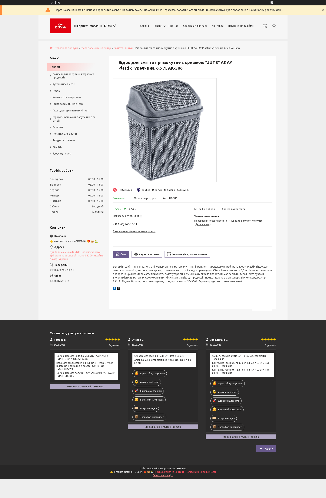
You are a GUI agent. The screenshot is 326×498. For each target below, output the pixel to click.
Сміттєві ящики (123, 48)
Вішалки (58, 127)
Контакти (218, 25)
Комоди (57, 146)
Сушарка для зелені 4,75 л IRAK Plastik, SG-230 (159, 356)
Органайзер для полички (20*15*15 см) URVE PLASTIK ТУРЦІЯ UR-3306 (85, 374)
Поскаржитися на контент (169, 472)
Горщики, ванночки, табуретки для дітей (74, 119)
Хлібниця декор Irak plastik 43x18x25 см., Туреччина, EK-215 (163, 361)
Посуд (56, 90)
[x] (118, 288)
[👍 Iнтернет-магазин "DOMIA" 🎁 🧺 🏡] (60, 25)
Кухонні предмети (64, 84)
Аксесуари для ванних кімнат (71, 110)
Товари (157, 25)
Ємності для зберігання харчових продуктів (73, 76)
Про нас (173, 25)
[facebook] (114, 288)
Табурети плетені (64, 140)
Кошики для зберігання (67, 97)
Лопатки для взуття (65, 133)
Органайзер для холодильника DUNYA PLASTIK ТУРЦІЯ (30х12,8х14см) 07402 (82, 357)
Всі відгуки (266, 448)
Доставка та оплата (195, 25)
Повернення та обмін (241, 25)
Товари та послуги (66, 48)
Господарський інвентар (96, 48)
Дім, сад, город (62, 153)
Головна (144, 25)
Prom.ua (181, 468)
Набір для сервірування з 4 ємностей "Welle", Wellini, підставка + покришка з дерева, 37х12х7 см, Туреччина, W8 (85, 366)
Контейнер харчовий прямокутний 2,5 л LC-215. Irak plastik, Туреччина (240, 364)
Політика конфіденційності (201, 472)
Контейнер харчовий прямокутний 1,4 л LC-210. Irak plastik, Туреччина (240, 371)
